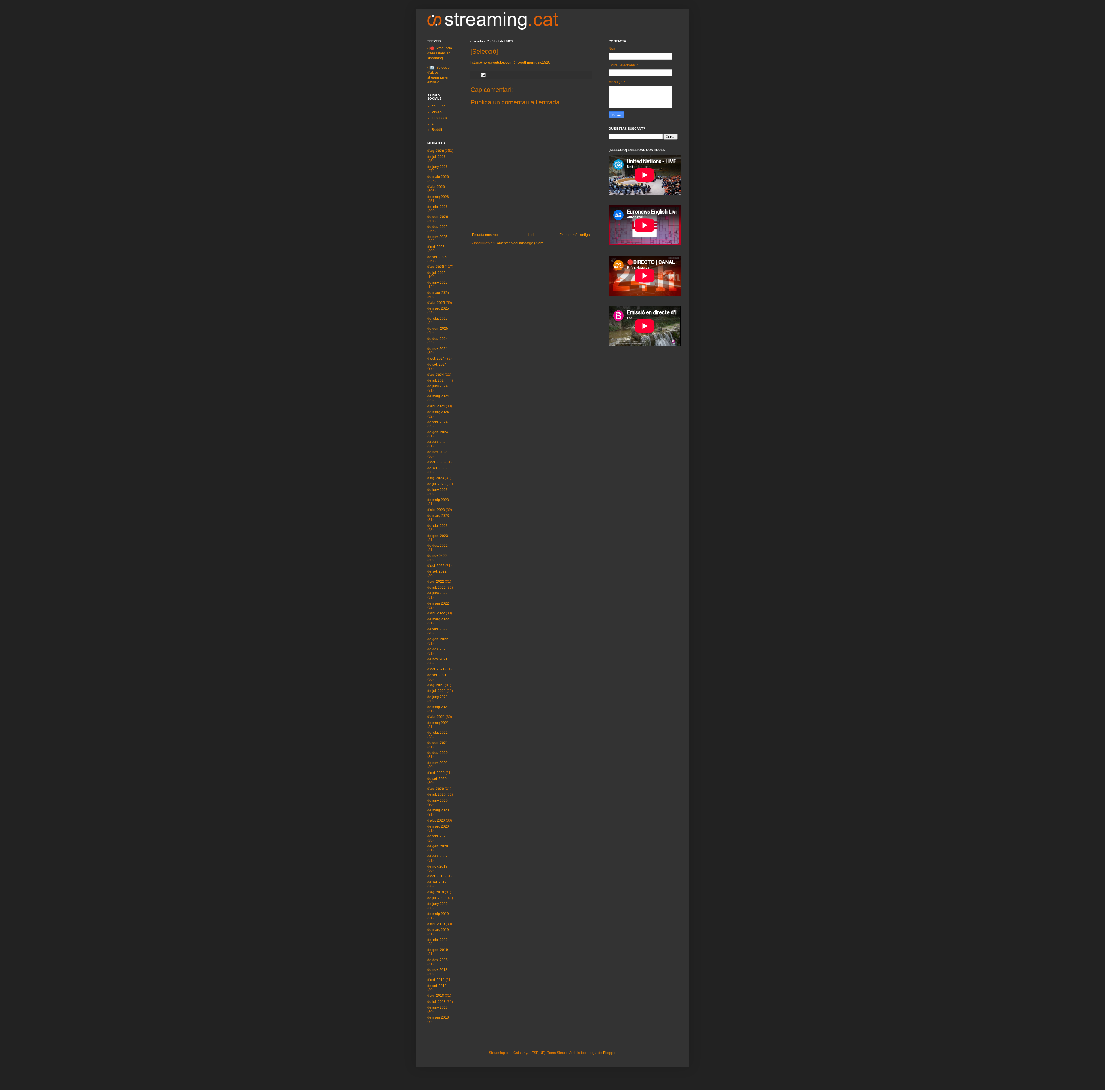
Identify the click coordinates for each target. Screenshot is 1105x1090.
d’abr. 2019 (436, 924)
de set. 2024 (437, 365)
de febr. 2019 (437, 940)
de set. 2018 (437, 986)
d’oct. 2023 (436, 462)
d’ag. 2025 (435, 267)
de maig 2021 (438, 707)
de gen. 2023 (437, 536)
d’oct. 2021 (436, 669)
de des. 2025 (437, 227)
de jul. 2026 (436, 157)
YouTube (439, 106)
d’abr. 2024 (436, 406)
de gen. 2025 (437, 329)
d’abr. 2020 (436, 820)
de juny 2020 (437, 801)
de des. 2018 (437, 960)
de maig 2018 (438, 1017)
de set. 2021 (437, 675)
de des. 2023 (437, 442)
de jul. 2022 (436, 588)
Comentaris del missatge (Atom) (519, 243)
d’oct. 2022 (436, 566)
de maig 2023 (438, 500)
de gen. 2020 (437, 846)
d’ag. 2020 (435, 789)
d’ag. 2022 (435, 582)
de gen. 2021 (437, 743)
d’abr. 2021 (436, 717)
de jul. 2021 (436, 691)
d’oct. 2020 (436, 773)
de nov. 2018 (437, 970)
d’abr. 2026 (436, 187)
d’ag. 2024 (435, 375)
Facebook (439, 118)
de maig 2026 (438, 177)
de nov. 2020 (437, 763)
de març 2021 (438, 723)
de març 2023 (438, 516)
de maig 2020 (438, 810)
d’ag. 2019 (435, 892)
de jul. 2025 (436, 273)
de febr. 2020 (437, 836)
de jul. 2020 (436, 794)
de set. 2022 (437, 571)
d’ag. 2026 (435, 151)
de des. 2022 (437, 546)
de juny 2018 (437, 1007)
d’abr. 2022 (436, 613)
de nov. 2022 (437, 556)
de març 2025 (438, 308)
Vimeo (437, 112)
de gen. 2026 (437, 217)
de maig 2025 (438, 293)
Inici (531, 235)
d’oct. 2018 (436, 980)
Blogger (609, 1053)
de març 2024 (438, 412)
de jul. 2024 (436, 380)
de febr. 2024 (437, 422)
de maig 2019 (438, 914)
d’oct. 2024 (436, 359)
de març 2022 (438, 619)
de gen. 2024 (437, 432)
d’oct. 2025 (436, 247)
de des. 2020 (437, 753)
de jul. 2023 (436, 484)
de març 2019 (438, 930)
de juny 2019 (437, 904)
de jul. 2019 (436, 898)
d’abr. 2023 (436, 510)
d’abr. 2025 (436, 303)
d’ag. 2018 (435, 996)
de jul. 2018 (436, 1002)
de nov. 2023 (437, 452)
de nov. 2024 (437, 349)
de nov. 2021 (437, 659)
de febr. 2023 (437, 526)
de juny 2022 (437, 593)
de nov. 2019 (437, 866)
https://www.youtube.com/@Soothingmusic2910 (510, 62)
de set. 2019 (437, 882)
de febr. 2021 (437, 733)
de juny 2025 (437, 283)
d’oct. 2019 (436, 876)
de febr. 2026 (437, 207)
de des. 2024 (437, 339)
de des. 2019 (437, 856)
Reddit (437, 130)
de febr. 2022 (437, 629)
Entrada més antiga (574, 235)
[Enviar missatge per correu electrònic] (483, 74)
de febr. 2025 (437, 319)
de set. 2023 (437, 468)
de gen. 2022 (437, 639)
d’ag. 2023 (435, 478)
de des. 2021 (437, 649)
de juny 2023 (437, 490)
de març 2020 (438, 826)
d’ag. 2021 (435, 685)
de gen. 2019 (437, 950)
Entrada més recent (487, 235)
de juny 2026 (437, 167)
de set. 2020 (437, 779)
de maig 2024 (438, 396)
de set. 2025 (437, 257)
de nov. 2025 (437, 237)
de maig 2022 (438, 603)
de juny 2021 (437, 697)
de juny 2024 (437, 386)
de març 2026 (438, 197)
